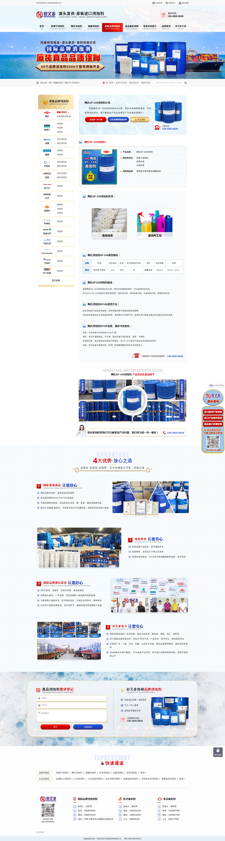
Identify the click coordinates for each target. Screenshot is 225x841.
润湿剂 (60, 132)
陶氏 (50, 83)
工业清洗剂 (79, 779)
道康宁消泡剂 (121, 83)
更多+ (143, 773)
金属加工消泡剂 (63, 779)
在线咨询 (159, 3)
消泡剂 (60, 124)
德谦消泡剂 (145, 83)
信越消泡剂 (118, 773)
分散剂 (60, 155)
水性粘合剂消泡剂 (149, 779)
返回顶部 (217, 755)
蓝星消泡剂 (132, 773)
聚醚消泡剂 (58, 83)
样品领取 (141, 120)
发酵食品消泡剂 (168, 779)
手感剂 (60, 128)
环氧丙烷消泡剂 (64, 116)
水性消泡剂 (62, 139)
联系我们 (172, 3)
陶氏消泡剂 (134, 83)
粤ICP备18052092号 (132, 839)
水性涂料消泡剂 (112, 779)
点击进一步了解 (95, 120)
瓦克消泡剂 (104, 773)
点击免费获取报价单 (118, 120)
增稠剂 (60, 205)
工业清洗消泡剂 (95, 779)
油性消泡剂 (62, 143)
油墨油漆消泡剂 (130, 779)
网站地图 (185, 3)
